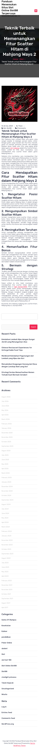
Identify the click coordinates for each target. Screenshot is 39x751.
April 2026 (5, 415)
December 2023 (7, 540)
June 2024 (5, 513)
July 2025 (5, 455)
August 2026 (6, 397)
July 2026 (5, 401)
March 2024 (6, 527)
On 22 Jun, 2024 (7, 126)
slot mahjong (14, 148)
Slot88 (9, 128)
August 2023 (6, 558)
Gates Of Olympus (9, 620)
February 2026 (7, 424)
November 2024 (7, 491)
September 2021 (7, 598)
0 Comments (21, 128)
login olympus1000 (20, 287)
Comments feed (8, 718)
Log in (4, 707)
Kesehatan (6, 626)
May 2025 (5, 464)
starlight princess (9, 677)
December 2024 (7, 486)
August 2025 (6, 451)
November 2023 (7, 545)
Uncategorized (8, 689)
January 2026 (6, 428)
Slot (22, 59)
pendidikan (6, 637)
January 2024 (6, 536)
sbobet (4, 648)
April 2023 (5, 576)
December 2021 (7, 585)
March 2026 (6, 419)
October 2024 (6, 495)
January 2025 (6, 482)
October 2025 (6, 442)
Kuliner (4, 631)
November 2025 (7, 437)
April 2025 (5, 469)
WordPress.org (8, 724)
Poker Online (7, 643)
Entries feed (7, 712)
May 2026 (5, 410)
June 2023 (5, 567)
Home (15, 59)
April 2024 (5, 522)
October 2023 (6, 549)
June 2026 (5, 406)
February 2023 (7, 581)
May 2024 (5, 518)
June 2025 (5, 460)
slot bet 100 (6, 660)
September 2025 (7, 446)
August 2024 (6, 504)
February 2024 (7, 531)
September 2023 (7, 554)
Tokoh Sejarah (8, 683)
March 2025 (6, 473)
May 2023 (5, 572)
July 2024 (5, 509)
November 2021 (7, 590)
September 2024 (7, 500)
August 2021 (6, 603)
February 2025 (7, 477)
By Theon (19, 126)
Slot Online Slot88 (9, 666)
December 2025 (7, 433)
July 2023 (5, 563)
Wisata (4, 694)
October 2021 (6, 594)
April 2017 (5, 607)
